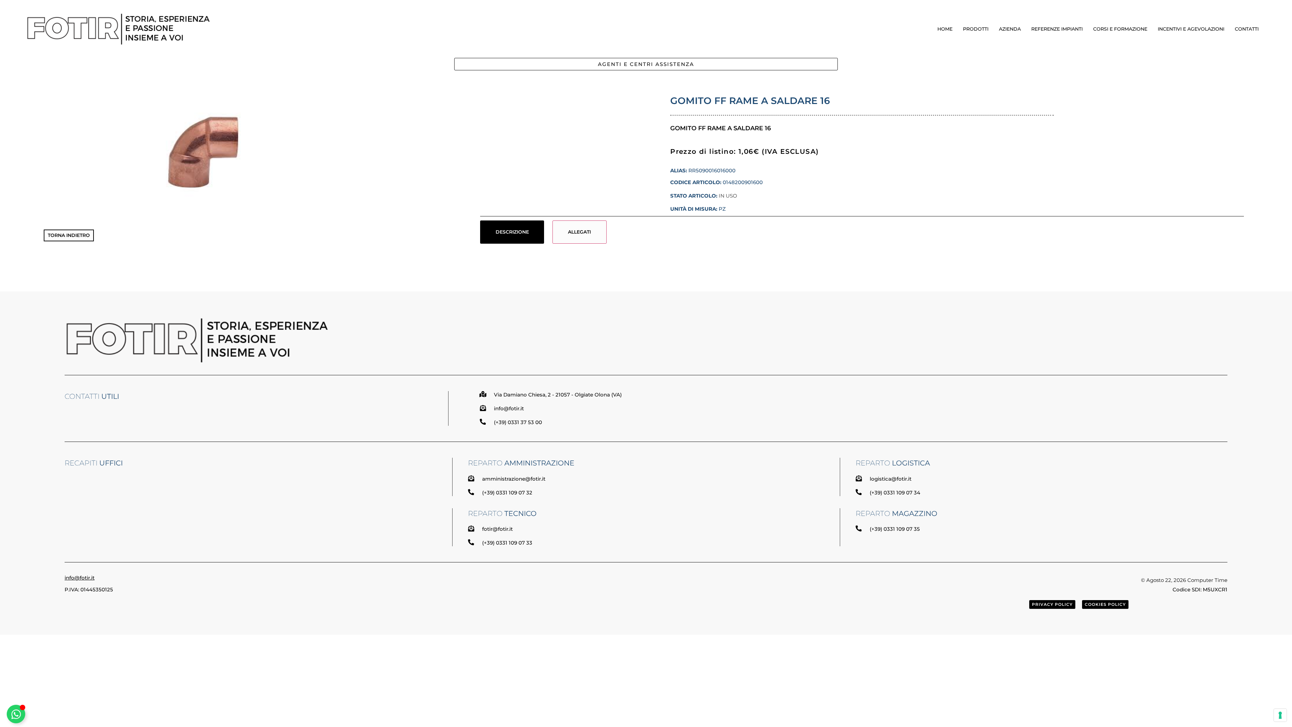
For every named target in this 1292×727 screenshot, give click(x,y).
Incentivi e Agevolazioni (1191, 29)
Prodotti (976, 29)
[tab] (512, 231)
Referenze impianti (1057, 29)
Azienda (1010, 29)
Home (945, 29)
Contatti (1247, 29)
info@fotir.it (80, 578)
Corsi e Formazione (1120, 29)
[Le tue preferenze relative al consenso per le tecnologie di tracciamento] (1280, 715)
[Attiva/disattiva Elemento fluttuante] (16, 714)
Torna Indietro (69, 235)
